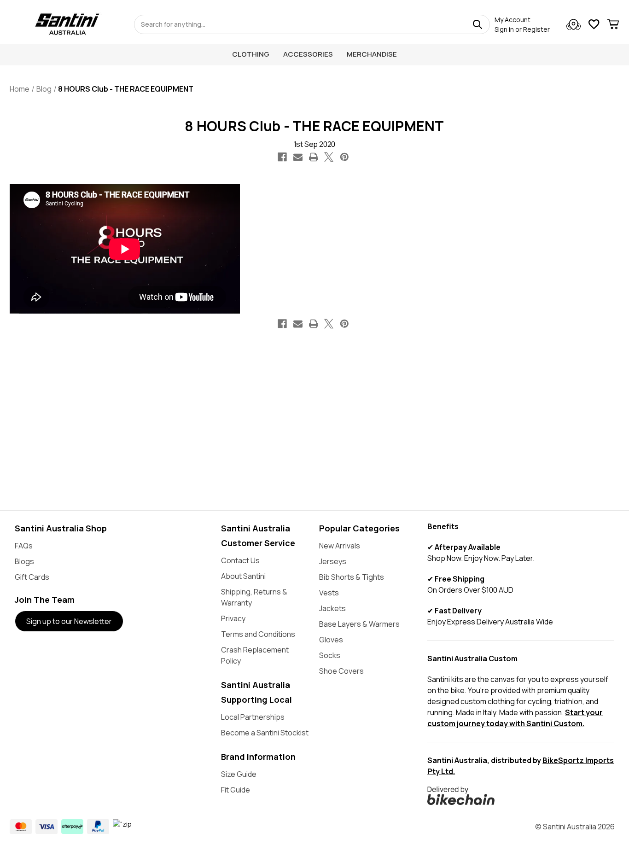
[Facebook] (282, 157)
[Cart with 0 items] (613, 25)
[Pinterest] (344, 157)
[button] (520, 796)
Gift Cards (32, 577)
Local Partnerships (253, 717)
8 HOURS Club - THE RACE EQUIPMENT (314, 126)
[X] (328, 157)
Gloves (331, 640)
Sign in (504, 29)
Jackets (332, 608)
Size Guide (238, 774)
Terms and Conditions (258, 634)
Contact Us (240, 560)
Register (536, 29)
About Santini (243, 576)
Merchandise (372, 54)
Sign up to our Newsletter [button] (69, 621)
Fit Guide (235, 790)
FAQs (24, 546)
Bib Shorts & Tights (351, 577)
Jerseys (332, 561)
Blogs (24, 561)
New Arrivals (339, 546)
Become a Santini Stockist (265, 733)
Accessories (308, 54)
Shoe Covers (341, 671)
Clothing (250, 54)
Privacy (233, 618)
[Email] (298, 157)
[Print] (313, 157)
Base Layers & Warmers (359, 624)
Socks (329, 655)
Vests (329, 593)
